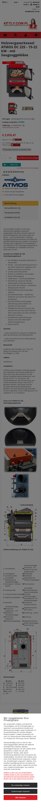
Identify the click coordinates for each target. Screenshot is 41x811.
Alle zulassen (20, 797)
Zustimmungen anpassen (20, 791)
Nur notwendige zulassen (20, 785)
